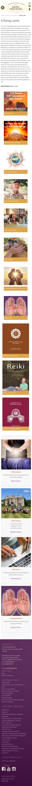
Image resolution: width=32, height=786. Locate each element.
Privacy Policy (6, 740)
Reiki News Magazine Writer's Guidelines (14, 733)
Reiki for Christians (7, 702)
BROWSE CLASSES (15, 532)
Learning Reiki (6, 695)
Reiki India (5, 781)
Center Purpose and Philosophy (11, 718)
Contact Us (5, 753)
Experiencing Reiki (7, 693)
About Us (4, 712)
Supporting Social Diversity (10, 750)
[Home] (16, 9)
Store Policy (5, 742)
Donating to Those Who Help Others (13, 748)
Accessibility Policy (7, 744)
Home (2, 15)
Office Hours (5, 710)
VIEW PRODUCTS (15, 579)
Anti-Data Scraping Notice (10, 746)
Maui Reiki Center (7, 779)
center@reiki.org (11, 668)
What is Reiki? (6, 682)
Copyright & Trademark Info (10, 731)
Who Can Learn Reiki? (8, 689)
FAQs (3, 673)
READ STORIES (15, 481)
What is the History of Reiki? (10, 691)
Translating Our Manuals (9, 738)
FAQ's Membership (7, 675)
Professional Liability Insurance (11, 725)
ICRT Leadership (7, 723)
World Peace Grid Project (9, 727)
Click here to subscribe (8, 761)
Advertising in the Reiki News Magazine (14, 735)
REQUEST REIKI (15, 627)
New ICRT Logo (6, 729)
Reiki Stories (14, 15)
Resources (7, 15)
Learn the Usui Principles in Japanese (13, 700)
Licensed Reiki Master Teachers (11, 721)
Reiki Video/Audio (7, 697)
